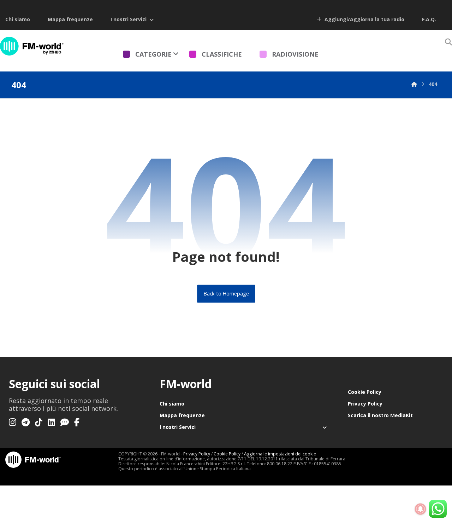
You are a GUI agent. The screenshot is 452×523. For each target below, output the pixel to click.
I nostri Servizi (129, 19)
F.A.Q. (429, 19)
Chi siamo (17, 19)
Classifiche (222, 54)
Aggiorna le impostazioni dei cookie (280, 454)
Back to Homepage (226, 293)
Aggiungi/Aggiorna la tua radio (363, 19)
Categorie (153, 54)
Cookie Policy (364, 392)
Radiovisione (295, 54)
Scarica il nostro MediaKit (380, 415)
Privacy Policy (365, 403)
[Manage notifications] (420, 509)
